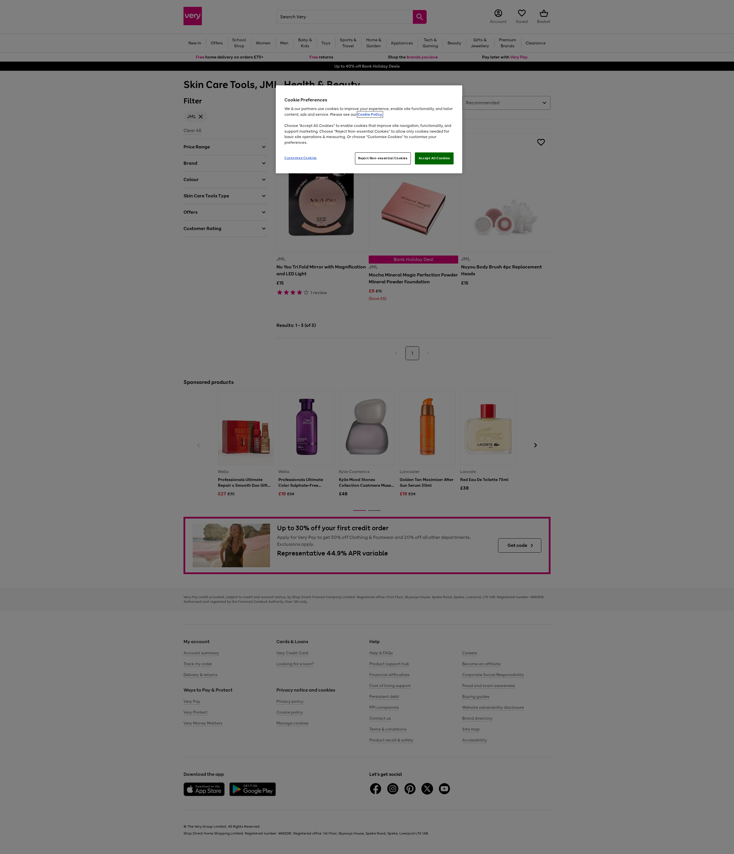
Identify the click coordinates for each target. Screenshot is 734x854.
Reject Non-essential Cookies (383, 158)
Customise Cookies (300, 158)
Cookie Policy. (370, 114)
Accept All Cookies (434, 158)
